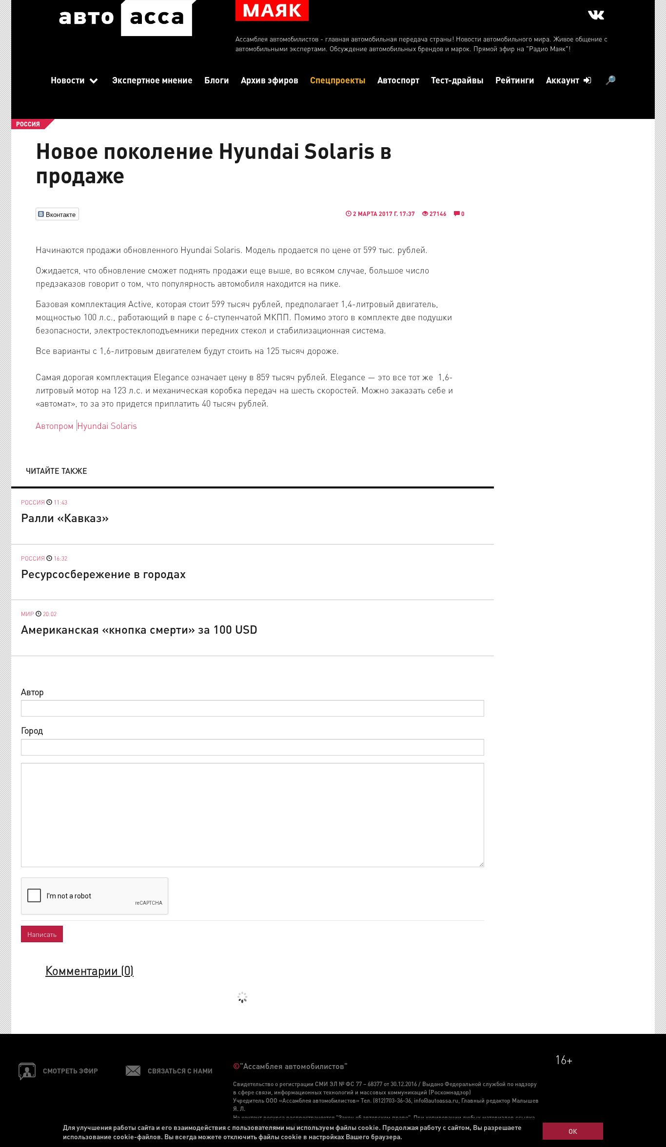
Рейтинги (514, 79)
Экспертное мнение (152, 79)
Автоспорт (398, 79)
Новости (69, 79)
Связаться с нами (180, 1070)
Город (32, 730)
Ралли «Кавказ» (65, 517)
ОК (572, 1131)
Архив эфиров (269, 79)
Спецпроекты (338, 79)
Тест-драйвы (457, 79)
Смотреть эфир (70, 1070)
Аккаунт (563, 79)
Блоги (216, 79)
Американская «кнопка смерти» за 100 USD (139, 629)
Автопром (55, 425)
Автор (32, 691)
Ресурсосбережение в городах (103, 573)
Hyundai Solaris (107, 425)
